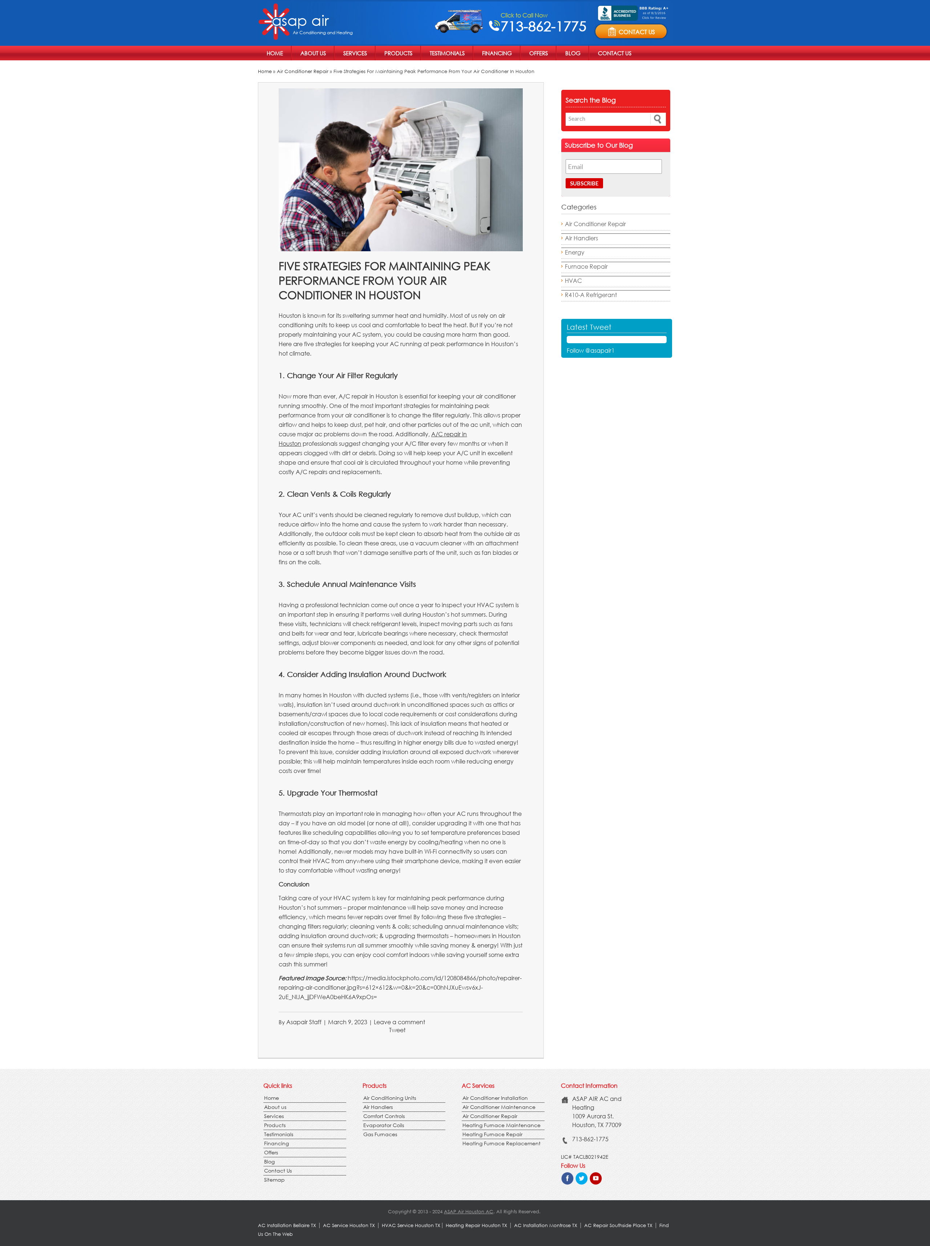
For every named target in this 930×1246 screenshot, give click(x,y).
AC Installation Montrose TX (545, 1225)
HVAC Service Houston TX (411, 1225)
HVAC (573, 280)
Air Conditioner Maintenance (498, 1106)
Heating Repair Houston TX (476, 1225)
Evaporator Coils (383, 1125)
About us (313, 53)
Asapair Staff (304, 1022)
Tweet (397, 1030)
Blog (573, 53)
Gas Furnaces (380, 1134)
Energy (575, 252)
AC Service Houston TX (349, 1225)
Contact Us (614, 53)
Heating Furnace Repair (492, 1134)
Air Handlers (581, 238)
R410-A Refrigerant (591, 295)
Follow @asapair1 (591, 350)
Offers (538, 53)
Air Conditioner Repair (302, 71)
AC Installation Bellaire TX (288, 1225)
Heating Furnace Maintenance (501, 1125)
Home (275, 53)
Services (355, 53)
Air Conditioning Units (389, 1097)
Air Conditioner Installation (495, 1097)
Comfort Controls (384, 1116)
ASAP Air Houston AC (468, 1212)
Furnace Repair (586, 266)
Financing (497, 53)
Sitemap (274, 1179)
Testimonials (447, 53)
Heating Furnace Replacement (501, 1143)
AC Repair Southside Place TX (618, 1225)
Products (398, 53)
